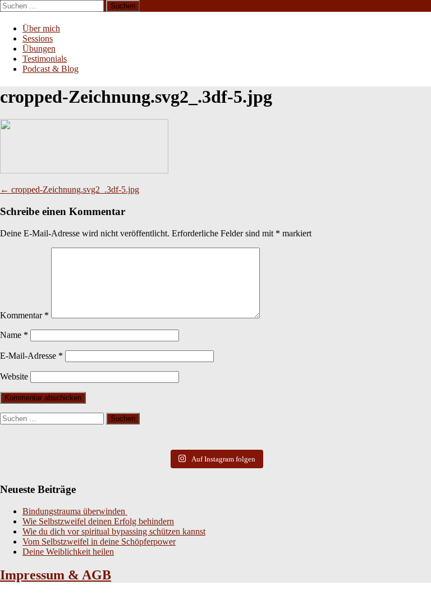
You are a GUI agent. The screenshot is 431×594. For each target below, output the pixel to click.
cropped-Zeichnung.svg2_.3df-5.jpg (69, 189)
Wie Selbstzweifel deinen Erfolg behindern (98, 521)
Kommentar (24, 315)
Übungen (39, 48)
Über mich (41, 28)
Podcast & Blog (50, 69)
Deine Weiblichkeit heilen (68, 551)
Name (14, 335)
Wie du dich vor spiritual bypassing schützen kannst (113, 531)
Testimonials (44, 58)
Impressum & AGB (55, 575)
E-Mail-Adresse (31, 355)
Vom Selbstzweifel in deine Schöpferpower (99, 541)
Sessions (37, 38)
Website (14, 376)
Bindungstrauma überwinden (74, 511)
